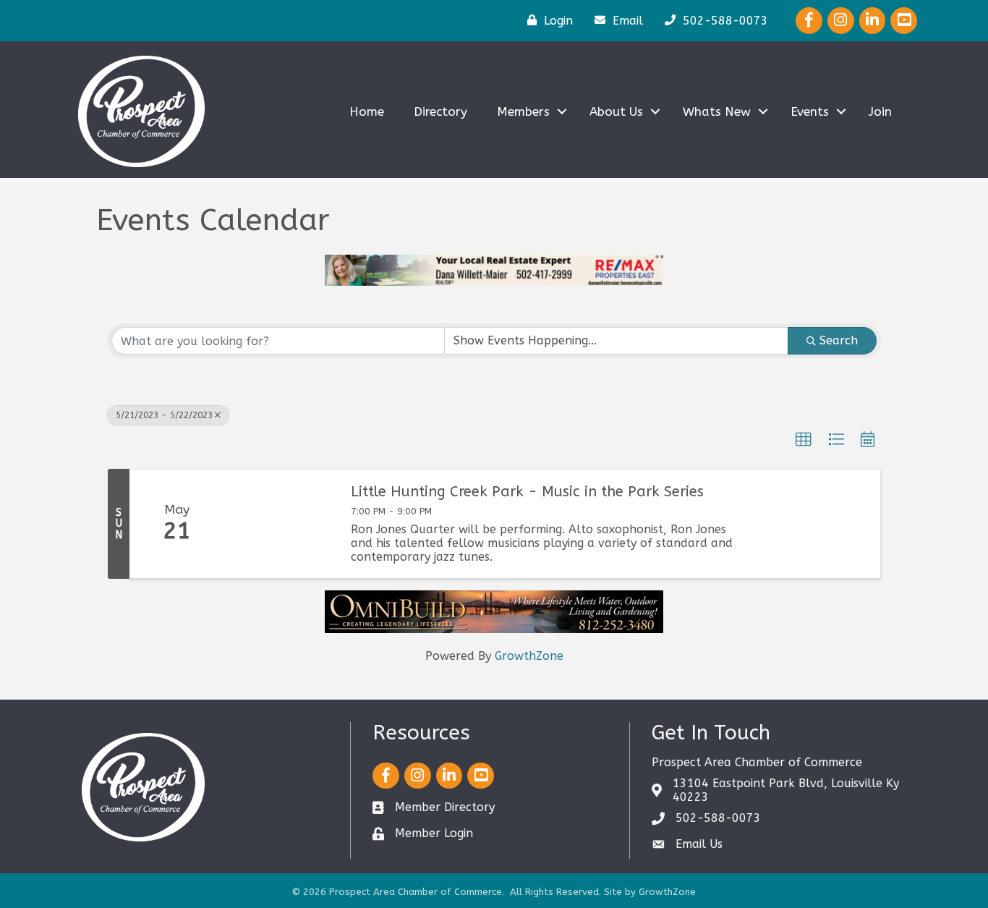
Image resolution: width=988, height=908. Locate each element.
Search (838, 340)
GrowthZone (529, 656)
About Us (616, 111)
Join (880, 111)
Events (810, 111)
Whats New (717, 111)
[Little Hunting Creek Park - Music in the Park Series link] (279, 524)
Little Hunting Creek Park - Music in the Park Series (527, 492)
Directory (440, 111)
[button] (803, 439)
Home (366, 111)
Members (523, 111)
